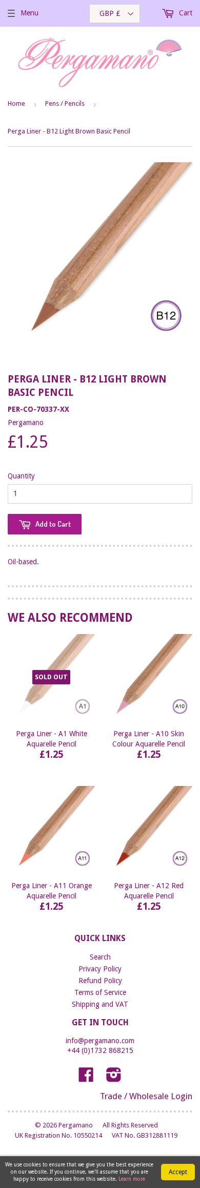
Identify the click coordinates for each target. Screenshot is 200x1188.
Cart (184, 13)
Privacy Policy (100, 969)
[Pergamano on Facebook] (86, 1078)
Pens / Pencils (65, 103)
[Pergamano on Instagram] (114, 1078)
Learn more (131, 1179)
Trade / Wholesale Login (146, 1096)
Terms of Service (100, 992)
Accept (178, 1172)
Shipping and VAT (100, 1004)
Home (16, 103)
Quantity (21, 476)
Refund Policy (100, 980)
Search (100, 957)
